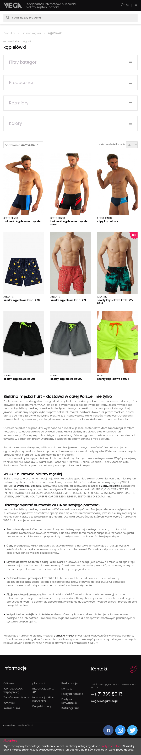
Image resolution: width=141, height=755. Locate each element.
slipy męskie (21, 486)
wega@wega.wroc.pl (104, 701)
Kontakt (66, 688)
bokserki (36, 486)
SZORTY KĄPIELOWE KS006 (113, 379)
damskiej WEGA (64, 635)
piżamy (103, 486)
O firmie (8, 683)
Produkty (9, 33)
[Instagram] (120, 730)
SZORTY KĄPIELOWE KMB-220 (21, 300)
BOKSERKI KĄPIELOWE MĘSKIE (22, 221)
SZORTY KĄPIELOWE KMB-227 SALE (115, 301)
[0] (127, 5)
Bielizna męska (31, 33)
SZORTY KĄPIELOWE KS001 (19, 379)
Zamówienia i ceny (16, 697)
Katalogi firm (70, 708)
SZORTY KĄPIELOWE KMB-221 (68, 300)
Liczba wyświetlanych (111, 144)
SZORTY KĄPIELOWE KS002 (66, 379)
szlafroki (114, 486)
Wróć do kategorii (19, 41)
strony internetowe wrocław (17, 725)
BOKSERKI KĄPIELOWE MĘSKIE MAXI (69, 223)
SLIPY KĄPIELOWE (107, 221)
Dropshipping (41, 706)
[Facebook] (108, 730)
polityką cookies (110, 746)
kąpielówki (55, 33)
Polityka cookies (72, 694)
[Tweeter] (132, 730)
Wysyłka (9, 703)
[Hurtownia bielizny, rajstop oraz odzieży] (12, 5)
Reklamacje (69, 683)
